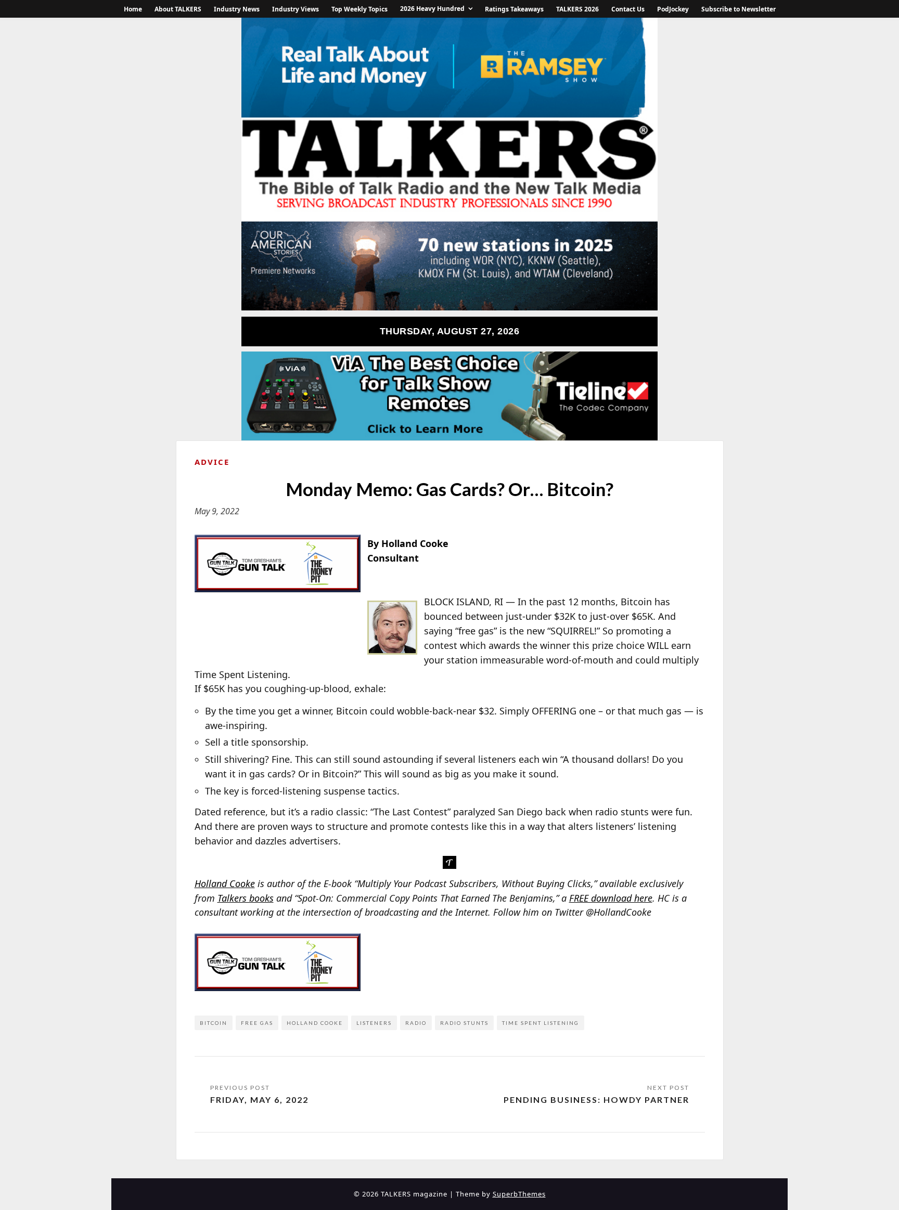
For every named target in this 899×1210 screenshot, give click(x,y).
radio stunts (464, 1023)
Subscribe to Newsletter (738, 9)
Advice (212, 462)
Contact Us (628, 9)
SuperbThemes (519, 1194)
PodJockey (673, 9)
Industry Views (295, 9)
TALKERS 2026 (577, 9)
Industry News (237, 9)
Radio (416, 1023)
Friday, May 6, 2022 (259, 1099)
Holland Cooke (315, 1023)
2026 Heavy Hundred (432, 8)
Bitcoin (213, 1023)
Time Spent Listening (540, 1023)
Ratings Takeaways (514, 9)
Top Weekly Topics (359, 9)
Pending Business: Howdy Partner (596, 1099)
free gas (257, 1023)
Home (133, 9)
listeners (374, 1023)
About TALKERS (178, 9)
